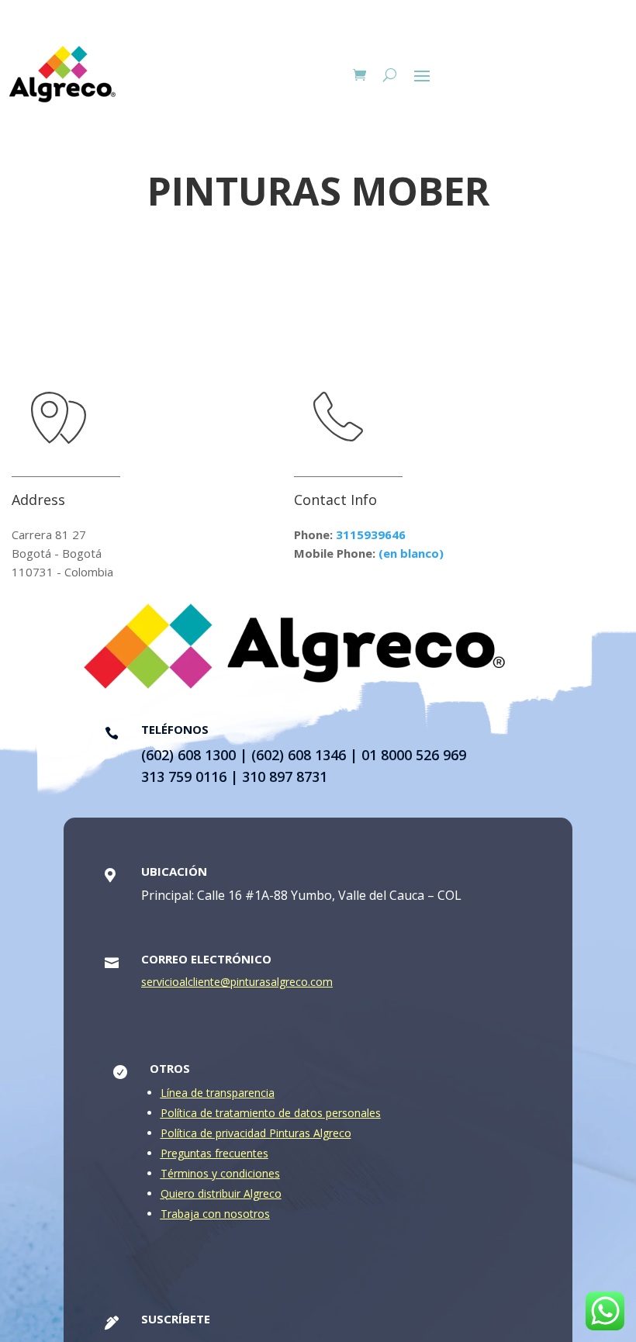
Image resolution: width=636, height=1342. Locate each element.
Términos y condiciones (220, 1173)
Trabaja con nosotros (215, 1213)
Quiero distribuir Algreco (221, 1193)
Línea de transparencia (218, 1092)
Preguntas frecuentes (214, 1153)
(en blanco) (411, 553)
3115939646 (371, 534)
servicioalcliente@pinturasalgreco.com (237, 981)
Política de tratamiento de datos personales (271, 1112)
